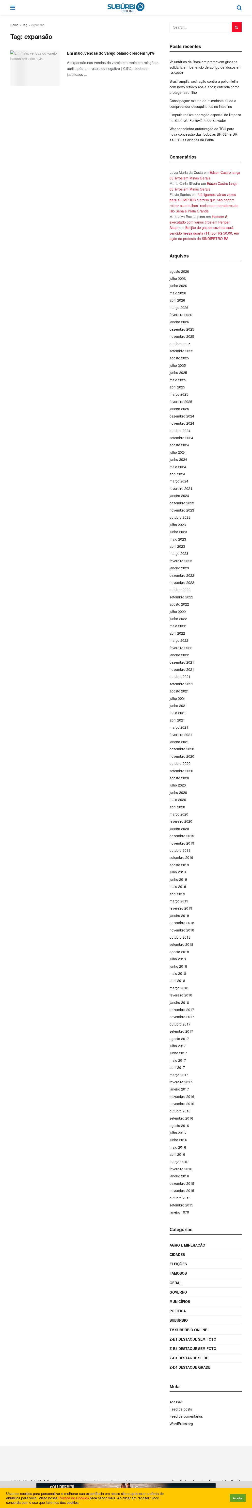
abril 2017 (177, 1067)
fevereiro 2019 (181, 908)
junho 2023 (178, 531)
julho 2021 (178, 698)
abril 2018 (177, 980)
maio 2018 (178, 973)
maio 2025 (178, 379)
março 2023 (179, 553)
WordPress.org (181, 1423)
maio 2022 (178, 625)
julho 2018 (178, 958)
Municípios (180, 1301)
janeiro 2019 (179, 915)
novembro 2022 (182, 582)
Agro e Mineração (187, 1245)
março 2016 (179, 1161)
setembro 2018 (181, 944)
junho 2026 (178, 285)
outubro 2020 (180, 763)
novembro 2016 (182, 1103)
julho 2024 (178, 452)
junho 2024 (178, 459)
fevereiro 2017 (181, 1081)
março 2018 (179, 987)
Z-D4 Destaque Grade (190, 1367)
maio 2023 (178, 539)
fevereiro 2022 (181, 647)
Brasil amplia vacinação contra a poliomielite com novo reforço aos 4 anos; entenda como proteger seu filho (204, 87)
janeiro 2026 (179, 321)
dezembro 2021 (182, 662)
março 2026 (179, 307)
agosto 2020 (179, 777)
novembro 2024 (182, 423)
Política (178, 1310)
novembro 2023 (182, 510)
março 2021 (179, 727)
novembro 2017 (182, 1016)
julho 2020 (178, 785)
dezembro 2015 (182, 1183)
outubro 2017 (180, 1024)
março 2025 (179, 394)
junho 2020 (178, 792)
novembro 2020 (182, 756)
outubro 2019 (180, 850)
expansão (38, 25)
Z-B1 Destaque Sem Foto (193, 1339)
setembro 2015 (181, 1205)
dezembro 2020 (182, 748)
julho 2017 (178, 1045)
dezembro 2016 (182, 1096)
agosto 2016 (179, 1125)
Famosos (178, 1273)
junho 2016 (178, 1139)
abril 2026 (177, 300)
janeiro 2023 (179, 567)
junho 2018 (178, 966)
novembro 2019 (182, 843)
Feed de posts (181, 1409)
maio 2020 (178, 799)
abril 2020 (177, 806)
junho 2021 (178, 705)
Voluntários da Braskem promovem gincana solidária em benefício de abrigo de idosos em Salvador (205, 67)
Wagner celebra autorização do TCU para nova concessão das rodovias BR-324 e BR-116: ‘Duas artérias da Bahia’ (204, 134)
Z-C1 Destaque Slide (189, 1357)
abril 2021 (177, 720)
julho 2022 (178, 611)
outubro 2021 (180, 676)
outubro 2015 (180, 1197)
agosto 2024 (179, 444)
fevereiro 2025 (181, 401)
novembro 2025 (182, 336)
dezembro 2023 (182, 502)
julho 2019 (178, 871)
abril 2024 (177, 473)
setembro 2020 (181, 770)
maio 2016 (178, 1147)
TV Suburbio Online (188, 1329)
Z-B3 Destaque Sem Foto (193, 1348)
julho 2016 (178, 1132)
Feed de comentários (186, 1416)
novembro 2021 (182, 669)
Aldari (174, 227)
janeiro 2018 (179, 1002)
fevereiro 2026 (181, 314)
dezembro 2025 (182, 329)
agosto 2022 (179, 604)
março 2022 (179, 640)
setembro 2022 (181, 596)
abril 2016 (177, 1154)
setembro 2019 (181, 857)
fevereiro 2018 (181, 995)
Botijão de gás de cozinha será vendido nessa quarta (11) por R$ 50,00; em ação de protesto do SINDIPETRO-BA (204, 233)
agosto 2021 (179, 691)
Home (14, 25)
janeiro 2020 (179, 828)
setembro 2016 (181, 1118)
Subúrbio (179, 1320)
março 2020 (179, 814)
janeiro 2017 (179, 1089)
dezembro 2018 (182, 922)
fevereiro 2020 (181, 821)
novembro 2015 (182, 1190)
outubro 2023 (180, 517)
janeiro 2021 (179, 741)
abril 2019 (177, 893)
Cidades (177, 1254)
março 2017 (179, 1074)
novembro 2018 (182, 930)
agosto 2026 (179, 271)
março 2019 (179, 900)
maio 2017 (178, 1060)
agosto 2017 (179, 1038)
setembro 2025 (181, 350)
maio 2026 (178, 292)
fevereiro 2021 (181, 734)
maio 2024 (178, 466)
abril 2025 (177, 387)
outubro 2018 (180, 937)
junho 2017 (178, 1052)
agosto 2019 (179, 864)
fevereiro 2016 (181, 1168)
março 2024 (179, 481)
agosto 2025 (179, 357)
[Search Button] (237, 27)
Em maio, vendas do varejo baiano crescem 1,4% (111, 53)
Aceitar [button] (238, 1498)
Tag (24, 25)
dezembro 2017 (182, 1009)
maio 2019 (178, 886)
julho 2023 (178, 524)
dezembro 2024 (182, 416)
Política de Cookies (74, 1497)
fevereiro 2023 (181, 560)
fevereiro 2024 (181, 488)
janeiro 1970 (179, 1212)
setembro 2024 (181, 437)
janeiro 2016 (179, 1175)
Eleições (178, 1263)
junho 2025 (178, 372)
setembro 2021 (181, 683)
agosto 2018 (179, 951)
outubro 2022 (180, 589)
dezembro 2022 (182, 575)
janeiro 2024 (179, 495)
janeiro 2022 (179, 654)
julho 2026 (178, 278)
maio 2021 (178, 712)
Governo (178, 1292)
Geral (176, 1282)
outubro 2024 (180, 430)
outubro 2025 (180, 343)
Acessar (176, 1401)
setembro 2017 (181, 1031)
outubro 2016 (180, 1110)
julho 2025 (178, 365)
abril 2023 (177, 546)
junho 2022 (178, 618)
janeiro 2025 (179, 408)
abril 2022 (177, 633)
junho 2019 (178, 879)
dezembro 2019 (182, 835)
